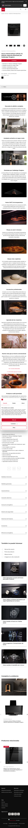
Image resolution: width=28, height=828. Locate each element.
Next (22, 46)
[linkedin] (18, 814)
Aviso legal (5, 823)
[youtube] (15, 814)
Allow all (14, 419)
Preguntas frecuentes (6, 790)
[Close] (26, 1)
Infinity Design (4, 805)
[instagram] (9, 814)
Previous (0, 714)
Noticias (3, 802)
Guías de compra (17, 794)
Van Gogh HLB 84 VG (9, 766)
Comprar (14, 60)
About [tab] (23, 403)
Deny (14, 427)
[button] (12, 5)
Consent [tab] (5, 403)
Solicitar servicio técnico (6, 792)
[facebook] (12, 814)
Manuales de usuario (18, 792)
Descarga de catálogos (19, 790)
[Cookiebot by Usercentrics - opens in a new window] (21, 399)
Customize (13, 423)
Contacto (3, 807)
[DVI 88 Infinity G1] (14, 707)
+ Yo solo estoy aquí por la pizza (14, 371)
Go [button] (25, 5)
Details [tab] (14, 403)
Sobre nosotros (4, 803)
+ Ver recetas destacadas (14, 368)
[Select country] (23, 9)
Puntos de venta (17, 796)
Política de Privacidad (13, 823)
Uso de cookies (22, 823)
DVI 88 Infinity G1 (8, 719)
